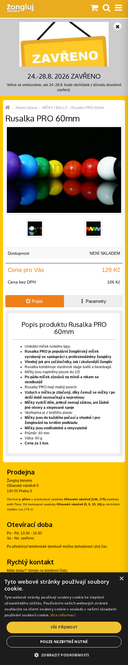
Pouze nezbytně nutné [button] (64, 641)
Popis (37, 301)
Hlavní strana (26, 108)
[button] (64, 654)
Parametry (95, 301)
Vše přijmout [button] (64, 627)
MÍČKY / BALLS (54, 108)
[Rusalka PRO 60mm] (64, 170)
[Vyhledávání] (106, 8)
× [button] (121, 579)
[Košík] (94, 8)
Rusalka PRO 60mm (87, 108)
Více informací (63, 615)
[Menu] (118, 8)
